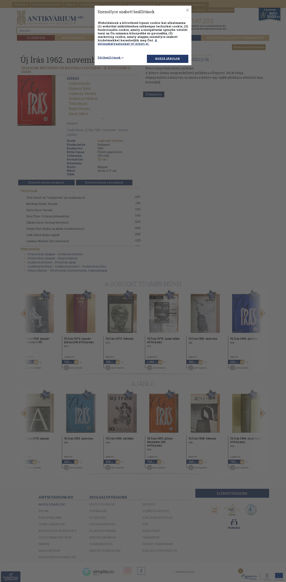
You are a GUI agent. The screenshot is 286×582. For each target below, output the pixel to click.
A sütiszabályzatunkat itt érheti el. (127, 42)
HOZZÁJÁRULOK (167, 59)
